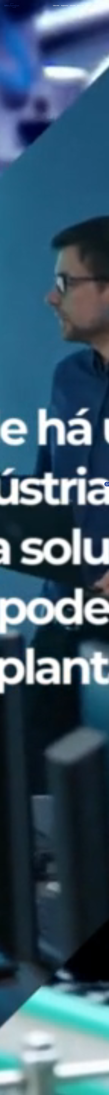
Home (49, 5)
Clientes (95, 5)
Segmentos (64, 5)
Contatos (102, 5)
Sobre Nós (56, 5)
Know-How (80, 5)
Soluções (73, 5)
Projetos (88, 5)
